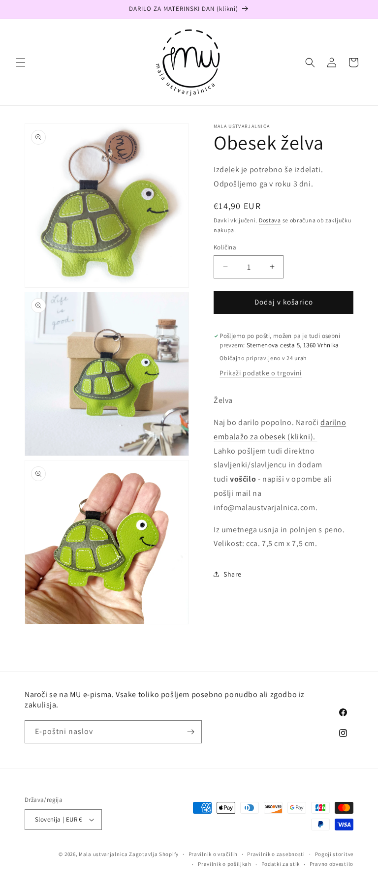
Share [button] (232, 574)
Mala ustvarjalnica (103, 854)
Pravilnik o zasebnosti (276, 854)
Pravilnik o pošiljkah (225, 863)
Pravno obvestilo (331, 863)
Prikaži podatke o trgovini (261, 372)
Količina (225, 247)
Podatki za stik (280, 863)
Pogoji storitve (334, 854)
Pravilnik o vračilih (213, 854)
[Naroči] (190, 731)
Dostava (270, 220)
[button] (21, 62)
